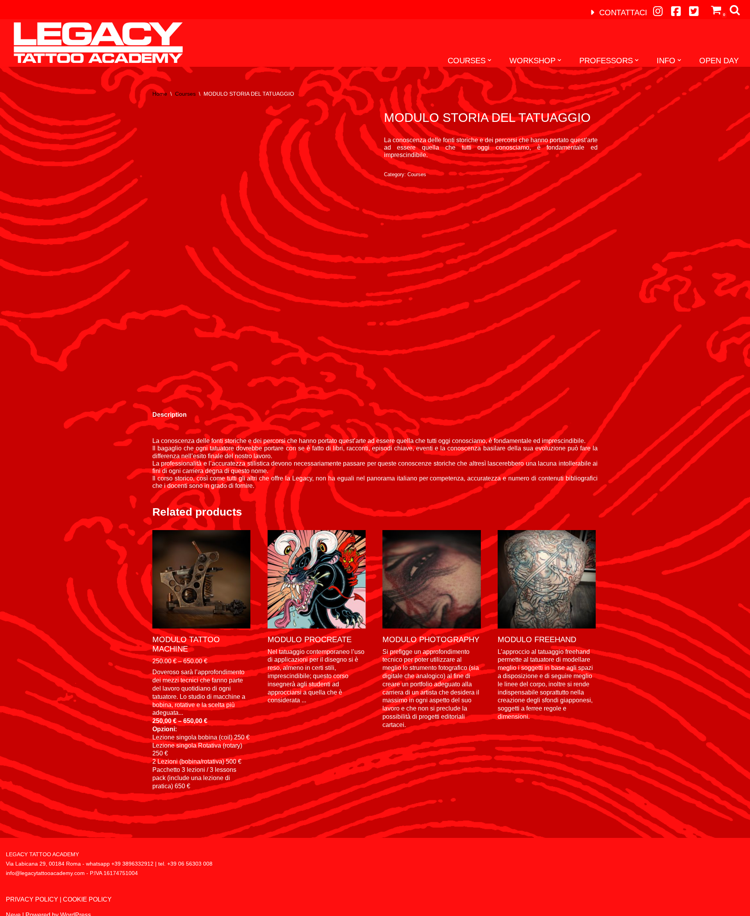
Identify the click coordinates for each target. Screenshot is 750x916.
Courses (185, 94)
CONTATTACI (622, 12)
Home (159, 94)
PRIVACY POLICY (32, 899)
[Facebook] (676, 11)
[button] (489, 60)
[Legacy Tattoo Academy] (94, 43)
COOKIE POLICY (87, 899)
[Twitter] (694, 11)
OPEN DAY (719, 60)
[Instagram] (658, 11)
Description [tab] (169, 414)
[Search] (734, 9)
